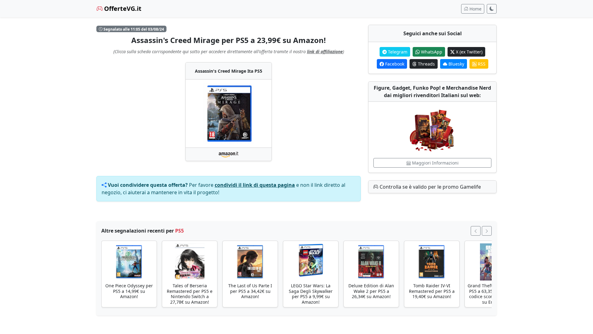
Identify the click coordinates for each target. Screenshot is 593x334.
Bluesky (455, 64)
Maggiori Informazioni (435, 163)
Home (475, 9)
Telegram (397, 52)
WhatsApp (431, 52)
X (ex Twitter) (468, 52)
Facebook (394, 64)
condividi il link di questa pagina (255, 185)
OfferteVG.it (122, 8)
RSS (481, 64)
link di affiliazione (325, 51)
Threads (426, 64)
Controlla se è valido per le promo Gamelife (429, 186)
